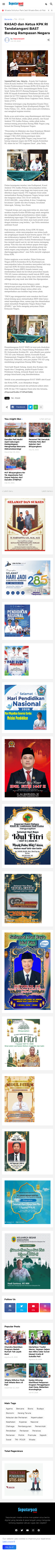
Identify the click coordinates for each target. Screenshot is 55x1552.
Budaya (40, 1409)
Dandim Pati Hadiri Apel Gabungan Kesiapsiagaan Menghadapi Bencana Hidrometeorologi (14, 444)
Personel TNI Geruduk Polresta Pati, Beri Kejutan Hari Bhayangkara (39, 443)
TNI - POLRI (19, 19)
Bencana (20, 1409)
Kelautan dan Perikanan (16, 1417)
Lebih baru (8, 491)
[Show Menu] (3, 4)
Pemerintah (40, 1426)
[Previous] (48, 10)
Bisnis (30, 1409)
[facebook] (16, 1530)
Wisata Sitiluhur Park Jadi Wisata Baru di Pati (14, 1382)
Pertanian (10, 1435)
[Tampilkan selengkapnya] (41, 407)
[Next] (52, 10)
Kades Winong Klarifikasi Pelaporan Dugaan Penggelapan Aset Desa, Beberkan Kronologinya (39, 1385)
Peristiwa (36, 1431)
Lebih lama (47, 491)
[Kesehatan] (9, 1316)
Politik (21, 1435)
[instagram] (33, 1530)
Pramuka (32, 1435)
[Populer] (21, 1316)
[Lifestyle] (9, 1314)
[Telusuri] (51, 4)
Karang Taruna (24, 1413)
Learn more (8, 1541)
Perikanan (24, 1431)
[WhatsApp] (35, 407)
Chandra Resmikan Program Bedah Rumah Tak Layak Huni (13, 1350)
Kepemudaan (37, 1417)
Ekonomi (10, 1413)
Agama (9, 1409)
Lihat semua (45, 419)
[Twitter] (30, 407)
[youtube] (27, 1530)
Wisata (32, 1439)
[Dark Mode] (46, 4)
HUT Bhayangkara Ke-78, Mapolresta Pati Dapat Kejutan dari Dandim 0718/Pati (14, 476)
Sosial (8, 1439)
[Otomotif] (33, 1314)
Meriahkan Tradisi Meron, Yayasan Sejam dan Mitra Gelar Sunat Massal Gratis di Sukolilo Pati (39, 1352)
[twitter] (22, 1530)
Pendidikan (11, 1431)
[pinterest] (39, 1530)
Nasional (34, 1422)
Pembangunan (24, 1426)
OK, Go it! (9, 1547)
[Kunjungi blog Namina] (23, 1495)
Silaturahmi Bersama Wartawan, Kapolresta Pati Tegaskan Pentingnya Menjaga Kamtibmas (25, 10)
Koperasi (23, 1422)
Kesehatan (10, 1422)
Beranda (8, 19)
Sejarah (43, 1435)
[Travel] (21, 1314)
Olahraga (10, 1426)
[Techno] (45, 1314)
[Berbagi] (48, 40)
